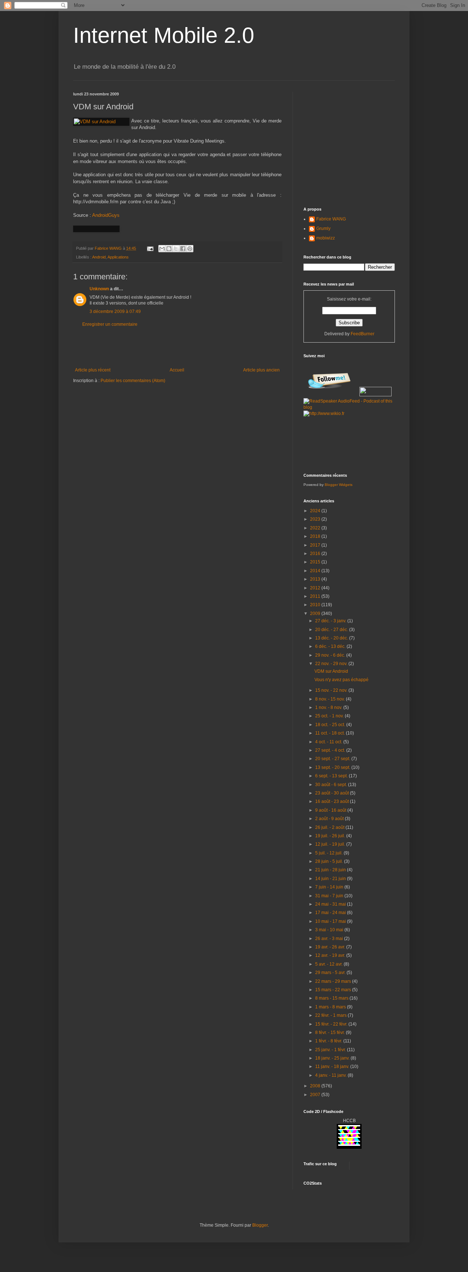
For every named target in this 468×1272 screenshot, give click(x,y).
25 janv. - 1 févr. (331, 1049)
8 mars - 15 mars (332, 998)
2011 (315, 596)
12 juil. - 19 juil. (330, 844)
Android (99, 257)
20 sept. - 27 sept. (333, 758)
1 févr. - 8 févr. (329, 1040)
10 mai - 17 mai (331, 921)
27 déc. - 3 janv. (331, 620)
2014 (315, 570)
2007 (315, 1094)
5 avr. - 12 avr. (329, 964)
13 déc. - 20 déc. (332, 638)
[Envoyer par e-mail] (162, 248)
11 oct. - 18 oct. (330, 733)
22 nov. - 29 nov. (331, 663)
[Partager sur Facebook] (182, 248)
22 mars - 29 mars (333, 981)
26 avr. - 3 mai (329, 938)
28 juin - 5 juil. (329, 861)
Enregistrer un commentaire (109, 324)
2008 (315, 1085)
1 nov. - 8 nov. (329, 707)
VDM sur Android (331, 671)
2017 (315, 545)
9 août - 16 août (331, 810)
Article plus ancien (261, 370)
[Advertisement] (177, 347)
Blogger (260, 1225)
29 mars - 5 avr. (331, 972)
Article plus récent (92, 370)
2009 (315, 613)
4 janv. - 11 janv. (331, 1075)
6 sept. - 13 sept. (332, 775)
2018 (315, 536)
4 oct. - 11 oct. (329, 741)
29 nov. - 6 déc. (330, 655)
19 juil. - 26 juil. (330, 835)
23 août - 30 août (332, 793)
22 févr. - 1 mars (331, 1015)
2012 (315, 587)
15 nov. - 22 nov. (331, 690)
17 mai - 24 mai (331, 912)
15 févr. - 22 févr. (331, 1024)
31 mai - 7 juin (329, 895)
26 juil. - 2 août (330, 827)
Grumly (323, 228)
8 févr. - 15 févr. (330, 1032)
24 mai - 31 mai (331, 904)
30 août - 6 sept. (331, 784)
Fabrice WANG (331, 219)
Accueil (177, 370)
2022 (315, 528)
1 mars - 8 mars (331, 1006)
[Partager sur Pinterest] (189, 248)
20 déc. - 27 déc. (332, 629)
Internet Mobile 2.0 (163, 35)
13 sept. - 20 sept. (333, 767)
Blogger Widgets (338, 485)
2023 (315, 519)
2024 (315, 510)
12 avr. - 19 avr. (330, 955)
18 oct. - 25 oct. (330, 724)
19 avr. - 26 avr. (330, 947)
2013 (315, 579)
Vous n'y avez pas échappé (341, 679)
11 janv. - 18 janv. (332, 1066)
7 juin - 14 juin (329, 887)
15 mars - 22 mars (333, 989)
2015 (315, 562)
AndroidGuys (106, 215)
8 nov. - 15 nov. (330, 699)
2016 (315, 553)
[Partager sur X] (176, 248)
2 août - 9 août (330, 818)
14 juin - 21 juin (331, 878)
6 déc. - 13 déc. (331, 646)
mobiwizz (325, 238)
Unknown (99, 288)
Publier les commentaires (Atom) (133, 380)
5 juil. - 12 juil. (329, 853)
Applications (118, 257)
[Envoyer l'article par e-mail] (150, 248)
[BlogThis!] (169, 248)
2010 (315, 604)
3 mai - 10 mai (329, 929)
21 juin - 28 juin (331, 869)
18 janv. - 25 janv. (333, 1058)
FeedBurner (362, 333)
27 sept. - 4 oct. (330, 750)
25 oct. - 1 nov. (330, 715)
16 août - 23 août (332, 801)
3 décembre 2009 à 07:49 (115, 311)
